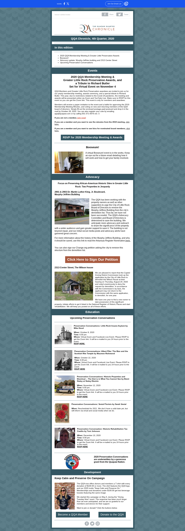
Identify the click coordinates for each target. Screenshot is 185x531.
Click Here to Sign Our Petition (92, 259)
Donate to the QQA (112, 514)
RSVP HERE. (79, 344)
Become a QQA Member (73, 514)
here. (127, 240)
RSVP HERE (79, 369)
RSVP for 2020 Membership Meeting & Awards (92, 137)
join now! (81, 118)
